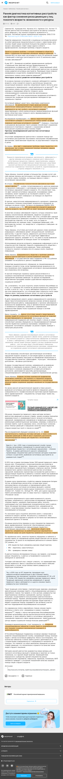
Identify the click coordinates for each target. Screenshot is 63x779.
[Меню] (2, 2)
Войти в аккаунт (55, 2)
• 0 (13, 676)
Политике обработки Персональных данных (33, 771)
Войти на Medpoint (15, 723)
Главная (5, 9)
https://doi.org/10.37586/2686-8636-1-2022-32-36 (25, 36)
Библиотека (12, 9)
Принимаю (24, 775)
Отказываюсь (39, 775)
